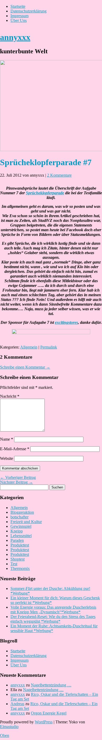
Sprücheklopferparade (45, 193)
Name (6, 439)
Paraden (17, 540)
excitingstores (66, 322)
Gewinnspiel (20, 526)
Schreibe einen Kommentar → (25, 367)
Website (6, 458)
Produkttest (19, 545)
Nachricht (9, 396)
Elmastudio (9, 726)
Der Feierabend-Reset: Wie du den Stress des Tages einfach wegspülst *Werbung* (52, 618)
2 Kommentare (59, 175)
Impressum (19, 16)
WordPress (44, 722)
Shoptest (17, 559)
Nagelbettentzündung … (51, 685)
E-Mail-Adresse (14, 449)
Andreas (17, 704)
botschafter (19, 517)
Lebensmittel (21, 535)
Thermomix (20, 568)
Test (13, 564)
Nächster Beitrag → (16, 482)
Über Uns (18, 20)
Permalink (48, 347)
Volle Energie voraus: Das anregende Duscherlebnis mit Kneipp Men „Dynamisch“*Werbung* (53, 609)
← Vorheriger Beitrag (18, 477)
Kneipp (16, 531)
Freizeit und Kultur (26, 521)
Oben (4, 735)
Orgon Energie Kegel (48, 713)
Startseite (17, 6)
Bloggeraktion (22, 512)
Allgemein (28, 347)
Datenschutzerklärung (28, 11)
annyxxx (15, 37)
